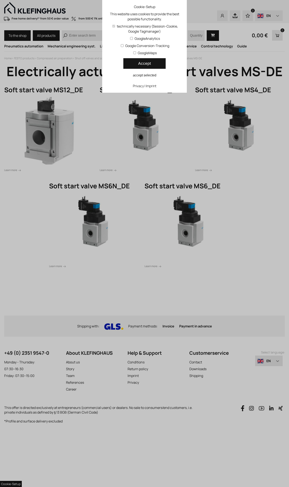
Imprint (151, 86)
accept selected (144, 75)
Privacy (138, 86)
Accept (144, 63)
